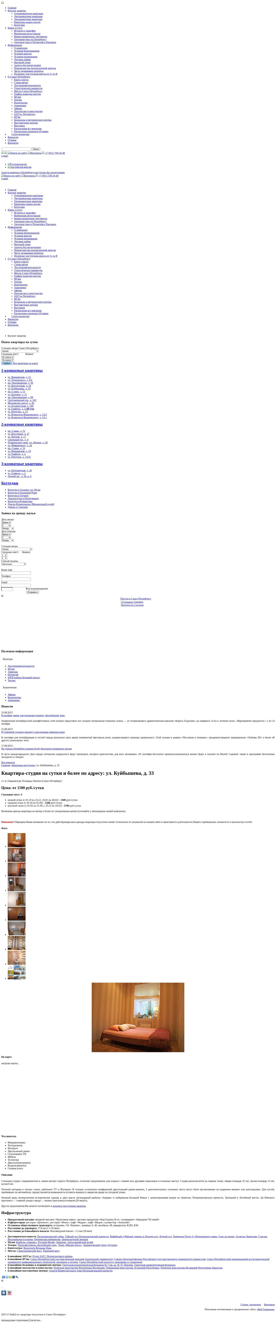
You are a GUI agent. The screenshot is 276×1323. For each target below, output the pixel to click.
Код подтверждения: (37, 588)
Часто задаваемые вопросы (28, 71)
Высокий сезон (22, 62)
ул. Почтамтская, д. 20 (20, 470)
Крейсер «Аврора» (26, 1242)
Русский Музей (46, 1242)
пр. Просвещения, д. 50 (20, 383)
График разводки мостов (27, 94)
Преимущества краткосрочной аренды (35, 68)
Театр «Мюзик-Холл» (70, 1245)
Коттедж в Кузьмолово (20, 501)
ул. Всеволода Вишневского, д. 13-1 (27, 417)
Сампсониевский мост (29, 1251)
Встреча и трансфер (25, 30)
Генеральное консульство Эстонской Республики (132, 1267)
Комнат (29, 354)
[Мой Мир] (13, 1277)
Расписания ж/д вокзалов (28, 128)
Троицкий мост (51, 1251)
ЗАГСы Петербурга (24, 114)
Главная (12, 7)
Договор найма (22, 59)
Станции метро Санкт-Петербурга (20, 348)
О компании (20, 48)
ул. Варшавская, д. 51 (19, 377)
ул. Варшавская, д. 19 (19, 451)
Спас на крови (226, 1236)
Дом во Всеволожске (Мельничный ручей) (31, 504)
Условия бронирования (26, 51)
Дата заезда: (7, 519)
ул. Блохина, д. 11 (17, 394)
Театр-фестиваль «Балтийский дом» (37, 1245)
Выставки (19, 125)
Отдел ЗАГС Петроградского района (52, 1256)
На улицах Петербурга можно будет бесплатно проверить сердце (36, 748)
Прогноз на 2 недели (132, 605)
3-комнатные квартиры (22, 464)
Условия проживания (25, 56)
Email (4, 582)
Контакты (13, 143)
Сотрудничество (20, 134)
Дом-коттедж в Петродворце (23, 498)
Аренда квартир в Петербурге (33, 172)
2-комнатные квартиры (22, 424)
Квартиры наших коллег (27, 22)
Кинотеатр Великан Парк (37, 1248)
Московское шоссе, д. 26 (21, 403)
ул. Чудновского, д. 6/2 (20, 380)
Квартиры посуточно (23, 765)
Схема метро (21, 82)
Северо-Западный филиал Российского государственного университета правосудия (160, 1259)
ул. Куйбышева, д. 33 (19, 388)
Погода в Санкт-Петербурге (135, 598)
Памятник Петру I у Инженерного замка (195, 1236)
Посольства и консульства (28, 111)
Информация (15, 45)
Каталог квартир (17, 10)
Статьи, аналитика (251, 1304)
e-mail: (4, 156)
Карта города (21, 79)
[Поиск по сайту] (17, 153)
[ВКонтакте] (3, 1277)
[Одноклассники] (10, 1277)
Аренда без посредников (27, 65)
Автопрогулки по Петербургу (30, 39)
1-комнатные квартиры (22, 370)
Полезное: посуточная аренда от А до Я (35, 74)
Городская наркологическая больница (154, 1265)
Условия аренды (23, 53)
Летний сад (165, 1236)
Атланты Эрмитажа (246, 1236)
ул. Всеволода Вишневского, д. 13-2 (27, 414)
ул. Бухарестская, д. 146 (20, 406)
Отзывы (12, 140)
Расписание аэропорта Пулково (31, 131)
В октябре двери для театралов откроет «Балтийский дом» (33, 715)
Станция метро (9, 546)
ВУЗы (17, 117)
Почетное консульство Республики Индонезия (79, 1267)
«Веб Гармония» (266, 1309)
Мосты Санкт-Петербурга (28, 91)
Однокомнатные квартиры (28, 13)
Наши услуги (15, 28)
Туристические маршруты (28, 88)
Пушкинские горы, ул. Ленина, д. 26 (28, 442)
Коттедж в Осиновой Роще (22, 492)
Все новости (8, 762)
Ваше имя (6, 570)
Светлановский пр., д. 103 (22, 400)
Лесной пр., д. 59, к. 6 (19, 476)
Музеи (17, 97)
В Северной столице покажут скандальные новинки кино (33, 732)
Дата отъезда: (8, 531)
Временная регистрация (27, 33)
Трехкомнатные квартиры (28, 19)
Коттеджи (19, 25)
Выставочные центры (26, 122)
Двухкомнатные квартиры (28, 16)
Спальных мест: (10, 354)
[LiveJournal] (17, 1277)
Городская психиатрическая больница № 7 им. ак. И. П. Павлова (97, 1265)
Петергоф (13, 674)
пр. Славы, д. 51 (16, 391)
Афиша (18, 108)
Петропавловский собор (50, 1236)
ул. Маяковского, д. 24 (20, 445)
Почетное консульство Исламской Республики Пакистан (191, 1267)
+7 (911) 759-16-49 (54, 153)
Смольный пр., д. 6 (18, 439)
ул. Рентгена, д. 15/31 (19, 457)
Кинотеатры (20, 102)
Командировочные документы (30, 36)
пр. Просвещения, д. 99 (20, 397)
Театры (18, 99)
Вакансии (13, 137)
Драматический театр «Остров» (100, 1245)
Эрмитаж (13, 671)
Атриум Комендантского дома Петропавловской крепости (81, 1270)
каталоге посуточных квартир (69, 1206)
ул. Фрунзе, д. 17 (17, 436)
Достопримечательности (27, 85)
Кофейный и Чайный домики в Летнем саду (134, 1236)
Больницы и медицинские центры (32, 120)
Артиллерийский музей (80, 1242)
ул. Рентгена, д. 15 (18, 411)
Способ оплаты (9, 561)
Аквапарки (20, 105)
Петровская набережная (47, 1239)
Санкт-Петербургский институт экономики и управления (110, 1262)
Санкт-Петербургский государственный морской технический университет (72, 1259)
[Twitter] (7, 1277)
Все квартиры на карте (25, 363)
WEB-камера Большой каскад (24, 677)
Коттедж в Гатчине (18, 495)
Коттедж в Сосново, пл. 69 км (24, 489)
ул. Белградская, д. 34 (19, 385)
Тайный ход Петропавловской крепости (87, 1236)
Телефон (6, 576)
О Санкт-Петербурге (19, 76)
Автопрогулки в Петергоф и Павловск (35, 42)
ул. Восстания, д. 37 (18, 434)
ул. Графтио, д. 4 (21, 408)
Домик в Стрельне (18, 507)
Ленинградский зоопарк (74, 1239)
